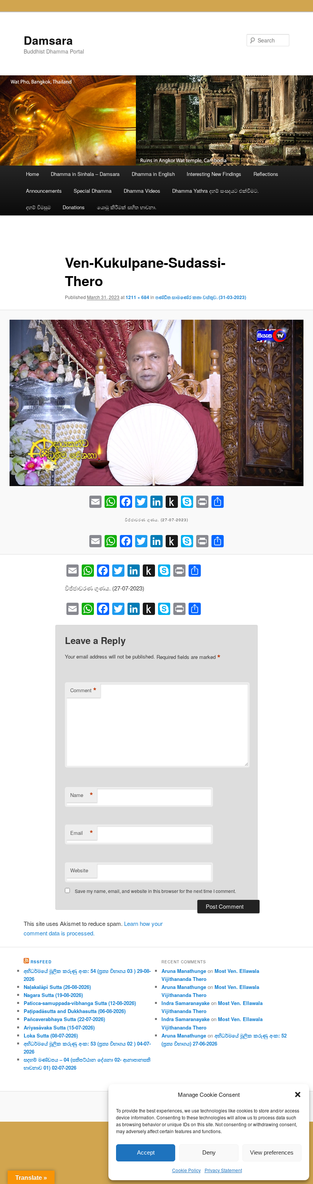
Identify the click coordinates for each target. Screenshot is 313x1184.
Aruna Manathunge (183, 970)
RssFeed (41, 961)
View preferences (272, 1152)
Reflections (265, 173)
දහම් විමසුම (38, 207)
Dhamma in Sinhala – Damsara (85, 173)
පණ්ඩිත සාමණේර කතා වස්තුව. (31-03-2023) (200, 297)
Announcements (44, 190)
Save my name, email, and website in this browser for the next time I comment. (155, 891)
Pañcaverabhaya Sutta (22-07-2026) (64, 1019)
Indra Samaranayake (185, 1003)
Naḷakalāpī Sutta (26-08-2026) (57, 986)
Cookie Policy (186, 1170)
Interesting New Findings (214, 173)
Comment (83, 690)
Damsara (48, 40)
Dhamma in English (153, 173)
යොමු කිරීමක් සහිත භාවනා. (126, 207)
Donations (74, 207)
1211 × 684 (137, 297)
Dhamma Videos (142, 190)
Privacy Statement (223, 1170)
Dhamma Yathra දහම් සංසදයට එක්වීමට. (215, 190)
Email (81, 833)
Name (81, 795)
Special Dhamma (92, 190)
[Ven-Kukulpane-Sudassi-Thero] (156, 403)
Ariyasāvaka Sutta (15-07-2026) (59, 1027)
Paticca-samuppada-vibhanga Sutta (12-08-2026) (80, 1003)
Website (79, 870)
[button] (298, 1094)
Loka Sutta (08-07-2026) (51, 1035)
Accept (146, 1152)
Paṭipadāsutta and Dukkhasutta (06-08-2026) (75, 1011)
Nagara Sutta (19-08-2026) (53, 995)
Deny (209, 1152)
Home (32, 173)
